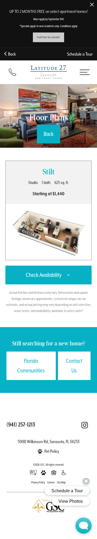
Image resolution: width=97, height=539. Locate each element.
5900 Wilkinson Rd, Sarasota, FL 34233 (48, 441)
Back (11, 54)
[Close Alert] (92, 5)
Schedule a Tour (80, 54)
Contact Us (74, 366)
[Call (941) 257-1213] (12, 72)
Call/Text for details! (48, 37)
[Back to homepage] (48, 72)
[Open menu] (84, 72)
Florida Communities (31, 366)
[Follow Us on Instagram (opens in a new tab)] (85, 425)
